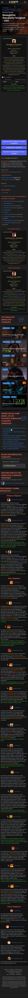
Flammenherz (17, 725)
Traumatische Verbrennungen (17, 926)
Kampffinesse (8, 208)
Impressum (12, 972)
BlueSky (12, 969)
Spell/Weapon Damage (20, 79)
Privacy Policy (18, 969)
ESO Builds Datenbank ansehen (21, 319)
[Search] (25, 2)
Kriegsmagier (7, 210)
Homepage (5, 7)
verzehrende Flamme (17, 10)
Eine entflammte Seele (17, 958)
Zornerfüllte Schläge (9, 222)
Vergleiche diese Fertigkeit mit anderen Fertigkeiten (14, 142)
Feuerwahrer (17, 791)
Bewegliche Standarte (14, 45)
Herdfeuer (17, 772)
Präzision (6, 212)
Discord (6, 969)
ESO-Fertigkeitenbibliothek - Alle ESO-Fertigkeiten (12, 9)
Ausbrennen (17, 865)
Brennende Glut (17, 664)
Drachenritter (5, 10)
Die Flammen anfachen (17, 942)
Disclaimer (18, 974)
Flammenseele (17, 745)
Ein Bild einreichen (10, 466)
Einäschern (17, 886)
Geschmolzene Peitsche (17, 626)
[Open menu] (2, 2)
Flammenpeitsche (17, 603)
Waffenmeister (8, 220)
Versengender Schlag (17, 650)
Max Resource (8, 79)
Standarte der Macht (14, 277)
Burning (6, 192)
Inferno (17, 848)
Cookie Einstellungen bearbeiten (14, 971)
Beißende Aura (8, 201)
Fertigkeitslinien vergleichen (14, 147)
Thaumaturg (7, 214)
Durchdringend (8, 203)
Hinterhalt (7, 205)
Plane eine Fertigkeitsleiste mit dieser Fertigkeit (14, 152)
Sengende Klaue (17, 688)
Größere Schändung (9, 186)
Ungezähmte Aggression (11, 216)
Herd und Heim (17, 816)
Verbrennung (17, 910)
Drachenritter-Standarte (8, 179)
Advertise (12, 974)
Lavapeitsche (17, 582)
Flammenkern (17, 707)
